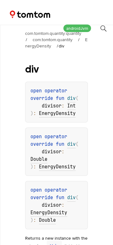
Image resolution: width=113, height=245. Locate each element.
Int (71, 106)
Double (38, 159)
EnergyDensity (57, 113)
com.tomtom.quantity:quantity (53, 33)
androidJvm (77, 28)
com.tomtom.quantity (53, 39)
